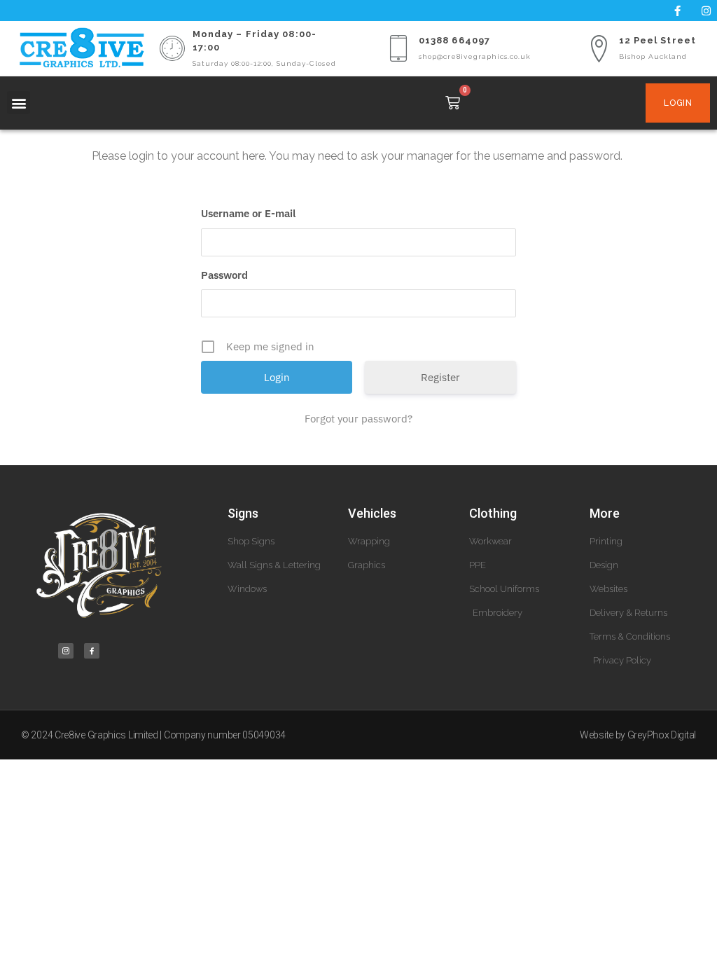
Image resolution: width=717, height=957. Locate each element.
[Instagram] (706, 10)
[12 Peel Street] (598, 48)
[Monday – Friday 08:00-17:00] (172, 48)
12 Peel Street (657, 40)
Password (224, 275)
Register (440, 377)
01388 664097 (454, 40)
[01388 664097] (398, 48)
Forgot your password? (358, 418)
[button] (18, 102)
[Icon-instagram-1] (66, 651)
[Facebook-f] (677, 10)
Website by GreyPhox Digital (638, 735)
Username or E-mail (248, 213)
